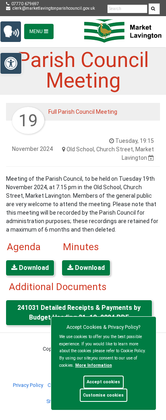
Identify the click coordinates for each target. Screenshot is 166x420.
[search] (154, 9)
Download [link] (33, 268)
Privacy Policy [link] (28, 385)
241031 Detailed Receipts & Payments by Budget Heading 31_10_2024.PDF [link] (79, 312)
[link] (153, 9)
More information (93, 365)
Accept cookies (103, 381)
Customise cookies (103, 395)
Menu (36, 31)
